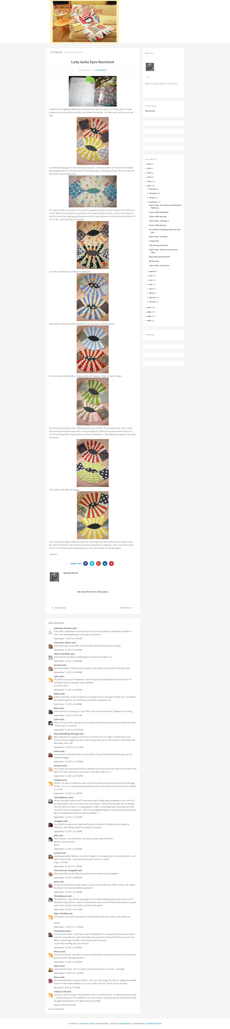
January (152, 302)
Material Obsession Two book (76, 109)
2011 (149, 186)
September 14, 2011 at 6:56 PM (68, 962)
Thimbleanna (60, 896)
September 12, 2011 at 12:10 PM (68, 776)
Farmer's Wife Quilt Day (158, 216)
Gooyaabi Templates (153, 1024)
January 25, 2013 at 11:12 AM (67, 987)
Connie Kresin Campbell (65, 870)
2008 (149, 316)
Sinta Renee (60, 931)
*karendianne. (61, 797)
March (151, 293)
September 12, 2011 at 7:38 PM (68, 866)
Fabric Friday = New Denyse (159, 265)
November (153, 193)
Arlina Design (125, 1024)
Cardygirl (58, 821)
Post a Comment (56, 1009)
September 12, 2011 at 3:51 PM (68, 817)
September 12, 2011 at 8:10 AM (68, 649)
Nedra (57, 694)
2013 (149, 177)
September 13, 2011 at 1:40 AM (68, 892)
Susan (57, 751)
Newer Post (60, 607)
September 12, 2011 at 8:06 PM (68, 877)
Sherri (57, 966)
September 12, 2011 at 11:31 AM (68, 747)
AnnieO (57, 665)
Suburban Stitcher (63, 628)
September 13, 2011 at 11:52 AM (68, 927)
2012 (149, 181)
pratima (58, 765)
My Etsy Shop (150, 111)
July (150, 276)
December (153, 189)
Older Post (125, 607)
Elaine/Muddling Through (66, 733)
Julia (56, 835)
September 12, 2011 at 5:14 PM (68, 831)
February (152, 297)
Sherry (57, 951)
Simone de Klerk (62, 654)
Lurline (57, 853)
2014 (149, 173)
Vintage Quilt (154, 241)
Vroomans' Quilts (62, 642)
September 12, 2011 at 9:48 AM (68, 704)
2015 (149, 168)
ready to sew (60, 991)
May (150, 284)
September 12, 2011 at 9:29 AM (68, 672)
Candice (58, 780)
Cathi (56, 719)
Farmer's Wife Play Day (157, 225)
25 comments (100, 70)
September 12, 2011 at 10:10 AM (68, 729)
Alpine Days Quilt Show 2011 (159, 257)
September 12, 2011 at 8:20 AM (68, 661)
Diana (57, 977)
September (153, 202)
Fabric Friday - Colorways (158, 237)
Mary (56, 708)
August (151, 271)
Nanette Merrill (70, 573)
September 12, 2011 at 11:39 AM (68, 761)
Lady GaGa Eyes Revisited (158, 245)
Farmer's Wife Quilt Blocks (158, 212)
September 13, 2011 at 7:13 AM (68, 909)
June (151, 280)
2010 (149, 307)
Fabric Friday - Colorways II (159, 221)
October (152, 198)
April (151, 289)
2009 (149, 312)
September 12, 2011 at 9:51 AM (68, 715)
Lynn (56, 676)
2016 (149, 164)
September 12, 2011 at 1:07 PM (68, 793)
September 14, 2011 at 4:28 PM (68, 947)
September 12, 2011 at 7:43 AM (68, 638)
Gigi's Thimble (61, 913)
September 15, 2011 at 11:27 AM (68, 973)
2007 (149, 321)
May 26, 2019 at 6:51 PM (65, 1005)
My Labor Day (154, 261)
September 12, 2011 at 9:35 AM (68, 689)
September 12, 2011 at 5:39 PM (68, 849)
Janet (56, 881)
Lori (84, 112)
